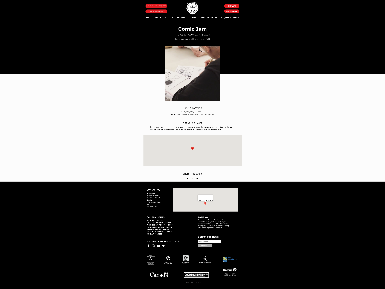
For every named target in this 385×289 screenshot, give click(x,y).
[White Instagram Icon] (153, 246)
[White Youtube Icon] (158, 246)
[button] (158, 17)
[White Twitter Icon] (163, 246)
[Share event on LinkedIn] (197, 178)
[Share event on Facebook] (188, 178)
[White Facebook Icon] (148, 246)
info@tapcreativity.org (154, 202)
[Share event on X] (193, 178)
